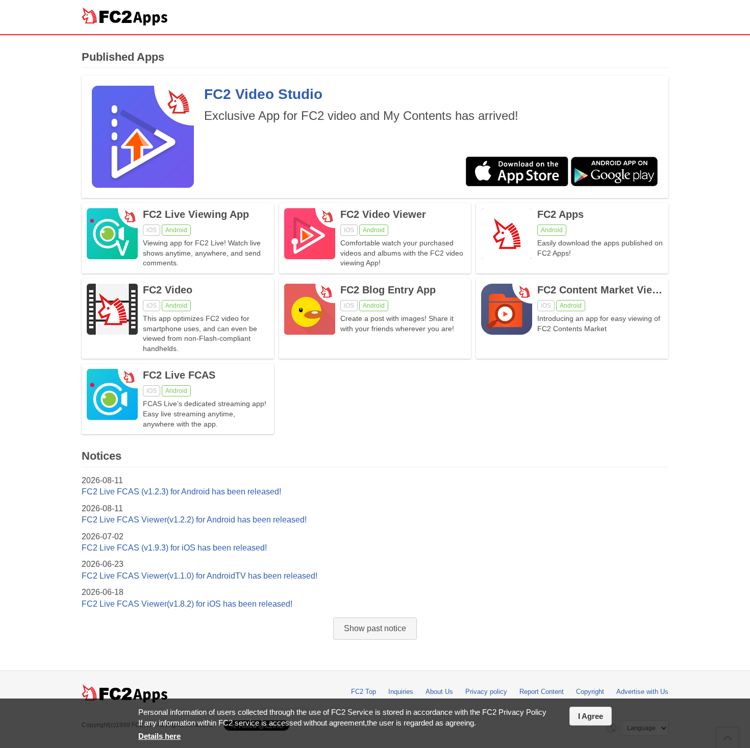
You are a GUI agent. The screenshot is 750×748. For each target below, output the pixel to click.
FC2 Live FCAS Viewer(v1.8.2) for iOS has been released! (187, 604)
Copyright (590, 691)
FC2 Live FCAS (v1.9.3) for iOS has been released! (174, 547)
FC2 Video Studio (263, 94)
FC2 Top (363, 691)
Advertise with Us (642, 691)
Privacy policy (486, 691)
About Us (439, 691)
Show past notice (375, 628)
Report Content (541, 691)
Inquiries (400, 691)
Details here (159, 736)
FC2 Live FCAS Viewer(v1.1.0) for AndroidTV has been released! (199, 575)
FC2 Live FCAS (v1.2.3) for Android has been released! (181, 491)
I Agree (590, 716)
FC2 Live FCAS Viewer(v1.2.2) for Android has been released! (194, 519)
